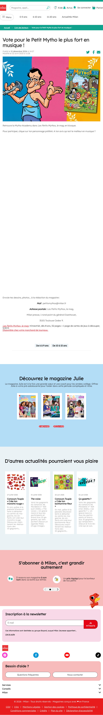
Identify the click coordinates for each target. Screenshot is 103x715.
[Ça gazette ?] (87, 482)
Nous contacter (75, 675)
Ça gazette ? (85, 498)
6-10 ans (37, 16)
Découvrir (58, 426)
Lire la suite (10, 635)
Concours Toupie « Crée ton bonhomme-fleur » (63, 502)
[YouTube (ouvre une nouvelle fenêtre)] (67, 657)
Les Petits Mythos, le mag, (16, 325)
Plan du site (56, 710)
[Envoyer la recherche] (48, 7)
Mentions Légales (31, 707)
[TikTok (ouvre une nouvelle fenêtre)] (98, 657)
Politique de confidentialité (81, 707)
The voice (36, 498)
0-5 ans (23, 16)
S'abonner (44, 426)
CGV (8, 707)
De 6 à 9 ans (42, 345)
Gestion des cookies (54, 707)
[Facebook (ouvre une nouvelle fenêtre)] (36, 657)
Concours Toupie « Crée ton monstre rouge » (15, 501)
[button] (50, 589)
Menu (8, 17)
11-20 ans (51, 16)
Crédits (43, 710)
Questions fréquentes (28, 675)
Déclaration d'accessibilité (79, 710)
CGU (16, 707)
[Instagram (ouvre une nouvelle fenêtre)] (5, 657)
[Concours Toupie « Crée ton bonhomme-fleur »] (63, 482)
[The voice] (39, 482)
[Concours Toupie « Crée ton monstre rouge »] (15, 482)
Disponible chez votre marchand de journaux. (25, 330)
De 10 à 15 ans (60, 345)
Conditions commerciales (23, 710)
